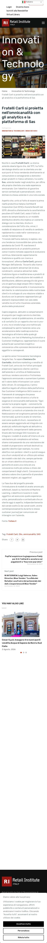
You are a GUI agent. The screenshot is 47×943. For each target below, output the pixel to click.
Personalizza (23, 931)
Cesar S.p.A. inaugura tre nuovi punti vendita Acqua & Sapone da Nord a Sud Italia (22, 643)
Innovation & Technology (13, 131)
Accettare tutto (23, 924)
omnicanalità (29, 534)
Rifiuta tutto (23, 937)
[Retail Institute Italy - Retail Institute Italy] (16, 23)
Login (9, 7)
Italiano (29, 2)
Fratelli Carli (12, 534)
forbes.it (12, 521)
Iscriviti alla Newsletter (17, 11)
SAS (38, 534)
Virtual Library (13, 14)
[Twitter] (17, 540)
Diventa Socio (22, 7)
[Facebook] (12, 540)
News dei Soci (31, 131)
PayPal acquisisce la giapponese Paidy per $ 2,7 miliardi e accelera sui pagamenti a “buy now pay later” (23, 559)
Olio (20, 534)
